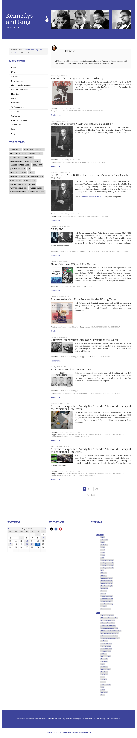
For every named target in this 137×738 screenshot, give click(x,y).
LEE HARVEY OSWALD (18, 173)
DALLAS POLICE (16, 157)
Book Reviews (17, 81)
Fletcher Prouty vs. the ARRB (92, 197)
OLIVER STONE (15, 180)
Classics (14, 98)
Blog (13, 133)
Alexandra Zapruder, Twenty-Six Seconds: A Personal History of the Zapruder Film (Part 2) (91, 407)
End (96, 489)
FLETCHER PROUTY (93, 216)
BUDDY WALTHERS (85, 111)
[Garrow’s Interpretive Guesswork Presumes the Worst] (62, 347)
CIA (31, 149)
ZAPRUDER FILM (109, 435)
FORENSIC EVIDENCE (32, 161)
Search (14, 129)
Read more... (56, 115)
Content (16, 52)
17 (10, 544)
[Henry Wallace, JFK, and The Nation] (62, 275)
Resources (15, 103)
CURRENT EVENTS (35, 153)
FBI (25, 157)
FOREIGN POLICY (16, 161)
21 (32, 544)
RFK (34, 180)
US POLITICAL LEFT (115, 393)
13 (27, 541)
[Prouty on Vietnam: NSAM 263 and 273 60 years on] (62, 141)
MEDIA (31, 173)
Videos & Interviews (19, 90)
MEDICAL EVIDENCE (17, 176)
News (13, 72)
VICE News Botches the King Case (71, 369)
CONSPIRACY (15, 153)
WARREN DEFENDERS (18, 192)
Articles (14, 77)
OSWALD (27, 180)
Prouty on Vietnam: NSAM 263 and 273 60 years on (82, 123)
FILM (31, 157)
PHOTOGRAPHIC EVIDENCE (93, 435)
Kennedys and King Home (33, 50)
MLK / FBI (57, 229)
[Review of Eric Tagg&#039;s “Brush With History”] (62, 93)
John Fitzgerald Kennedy (70, 108)
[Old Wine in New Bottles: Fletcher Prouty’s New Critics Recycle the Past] (62, 195)
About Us (15, 112)
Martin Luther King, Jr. (69, 251)
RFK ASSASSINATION (18, 184)
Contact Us (15, 116)
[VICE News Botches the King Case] (62, 380)
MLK (93, 251)
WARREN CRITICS (36, 188)
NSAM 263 (85, 162)
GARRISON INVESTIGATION (20, 165)
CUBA (24, 153)
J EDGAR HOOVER (121, 251)
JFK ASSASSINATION (17, 169)
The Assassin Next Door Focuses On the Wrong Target (84, 299)
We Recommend (18, 107)
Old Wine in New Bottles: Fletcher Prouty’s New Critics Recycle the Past (90, 176)
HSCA (35, 165)
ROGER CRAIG (98, 111)
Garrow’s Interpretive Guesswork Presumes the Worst (84, 339)
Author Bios (16, 125)
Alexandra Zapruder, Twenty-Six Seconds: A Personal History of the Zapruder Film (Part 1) (91, 450)
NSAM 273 (94, 162)
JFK (40, 165)
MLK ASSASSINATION (35, 176)
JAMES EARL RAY (114, 327)
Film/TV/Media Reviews (21, 85)
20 (27, 544)
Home (13, 68)
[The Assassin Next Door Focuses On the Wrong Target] (62, 313)
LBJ (29, 169)
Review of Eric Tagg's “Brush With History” (77, 78)
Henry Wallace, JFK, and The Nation (73, 264)
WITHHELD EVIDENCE (36, 192)
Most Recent (16, 94)
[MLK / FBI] (62, 237)
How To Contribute (19, 120)
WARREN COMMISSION (18, 188)
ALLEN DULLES (15, 149)
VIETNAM (31, 184)
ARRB (26, 149)
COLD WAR (39, 149)
